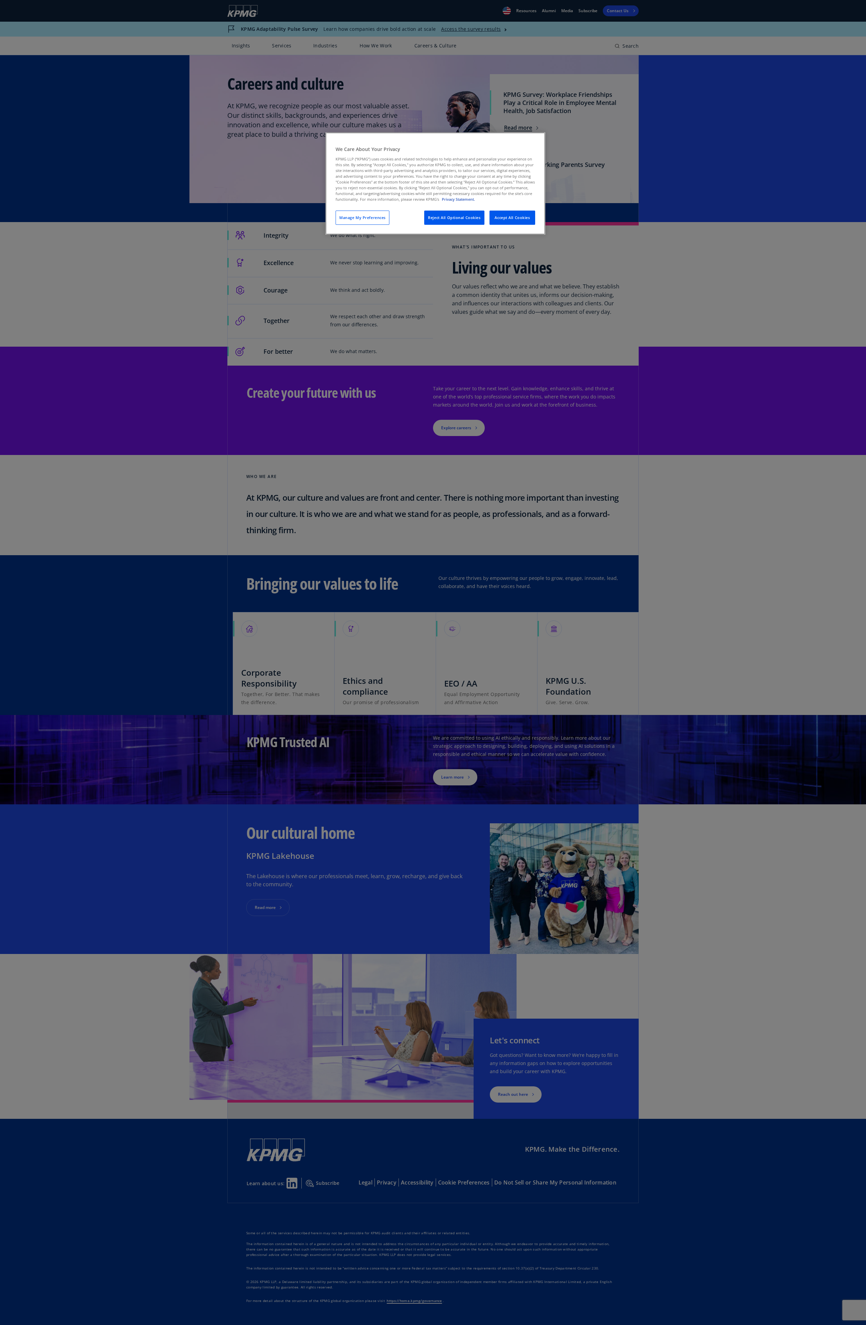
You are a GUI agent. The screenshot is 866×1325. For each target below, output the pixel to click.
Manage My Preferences (362, 217)
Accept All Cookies (512, 217)
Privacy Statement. (458, 199)
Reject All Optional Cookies (454, 217)
